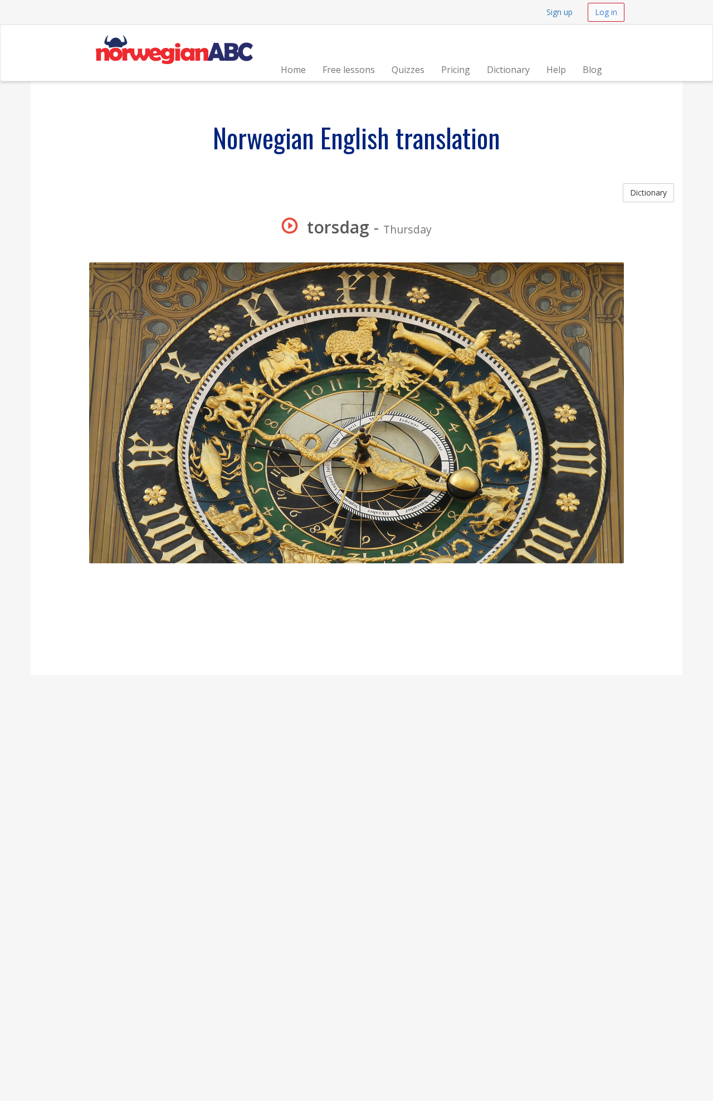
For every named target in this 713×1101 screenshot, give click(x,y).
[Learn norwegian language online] (174, 39)
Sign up (559, 12)
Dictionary (508, 70)
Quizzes (408, 70)
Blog (592, 70)
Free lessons (349, 70)
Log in (606, 12)
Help (556, 70)
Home (293, 70)
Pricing (455, 70)
